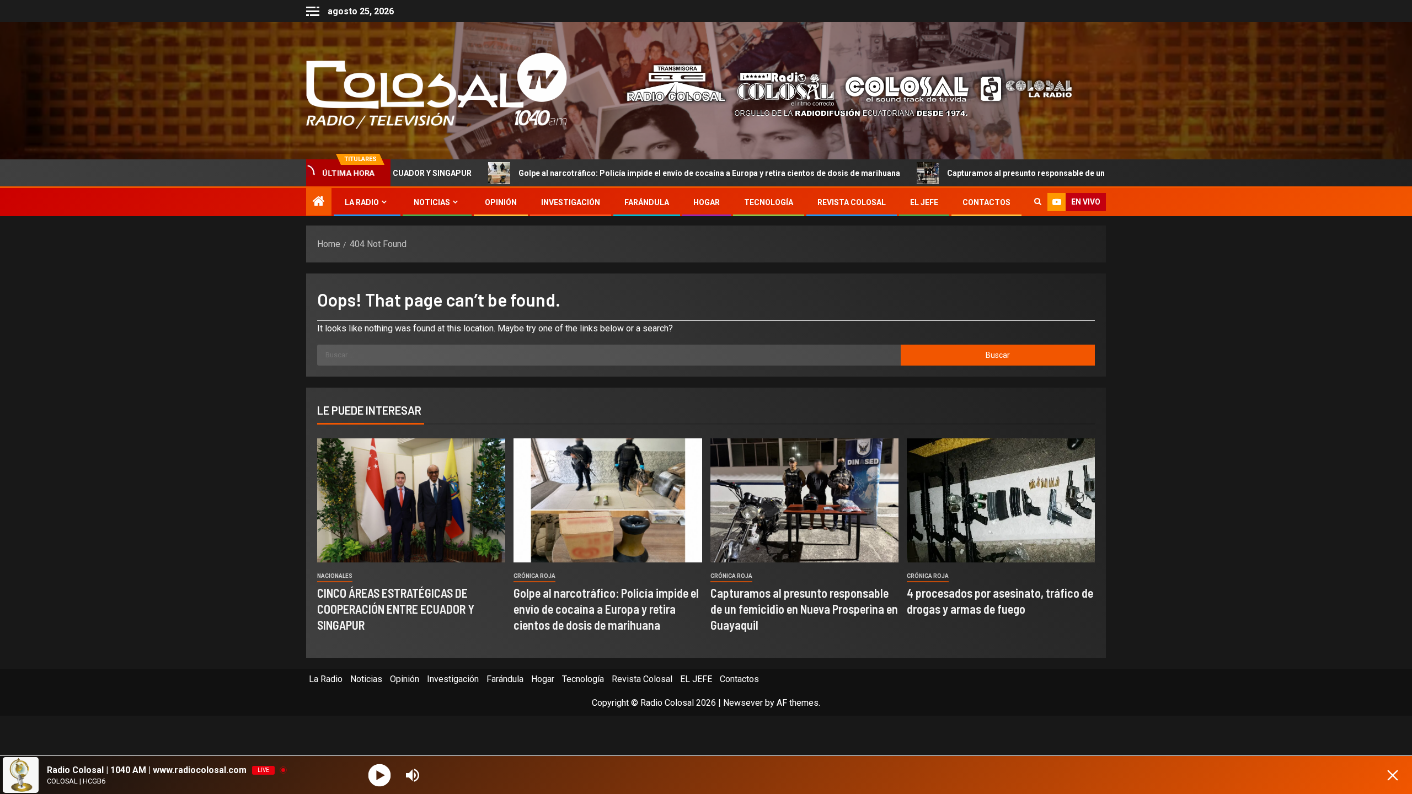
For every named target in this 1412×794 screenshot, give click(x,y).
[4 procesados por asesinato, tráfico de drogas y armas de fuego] (1001, 500)
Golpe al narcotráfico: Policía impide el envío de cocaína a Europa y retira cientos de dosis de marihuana (630, 173)
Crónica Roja (534, 576)
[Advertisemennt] (840, 90)
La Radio (362, 202)
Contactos (986, 202)
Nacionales (334, 576)
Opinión (501, 202)
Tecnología (768, 202)
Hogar (706, 202)
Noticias (432, 202)
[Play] (380, 775)
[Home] (319, 202)
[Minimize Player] (1392, 775)
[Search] (1038, 202)
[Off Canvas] (312, 11)
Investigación (570, 202)
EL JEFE (924, 202)
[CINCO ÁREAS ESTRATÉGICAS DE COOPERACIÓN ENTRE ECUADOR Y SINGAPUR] (411, 500)
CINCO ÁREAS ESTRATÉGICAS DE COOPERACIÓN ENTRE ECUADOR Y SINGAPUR (395, 609)
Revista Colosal (851, 202)
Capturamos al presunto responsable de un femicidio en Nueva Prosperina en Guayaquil (1028, 173)
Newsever (743, 703)
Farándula (646, 202)
